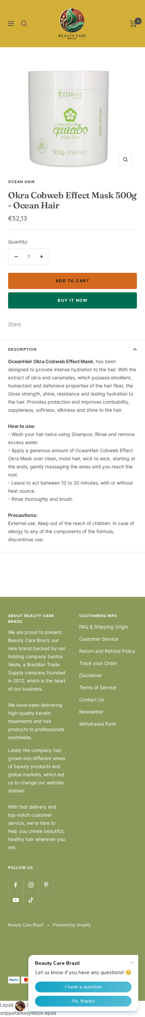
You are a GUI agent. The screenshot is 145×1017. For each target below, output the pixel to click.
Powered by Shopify (72, 924)
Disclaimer (90, 675)
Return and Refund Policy (107, 651)
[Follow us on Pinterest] (46, 885)
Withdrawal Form (97, 724)
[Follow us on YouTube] (15, 900)
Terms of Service (97, 687)
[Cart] (133, 23)
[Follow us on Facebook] (15, 885)
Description (22, 349)
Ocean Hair (21, 181)
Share (14, 324)
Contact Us (91, 699)
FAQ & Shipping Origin (103, 627)
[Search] (24, 24)
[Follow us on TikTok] (30, 900)
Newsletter (91, 712)
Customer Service (98, 639)
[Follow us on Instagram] (30, 885)
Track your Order (98, 663)
